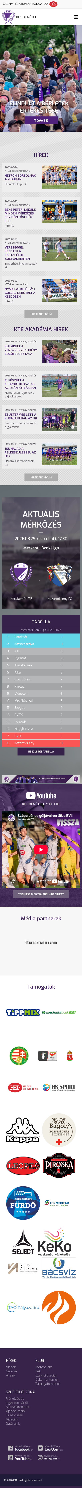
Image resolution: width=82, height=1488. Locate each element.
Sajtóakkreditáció (18, 1407)
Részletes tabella (41, 751)
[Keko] (54, 1241)
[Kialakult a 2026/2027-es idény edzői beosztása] (59, 362)
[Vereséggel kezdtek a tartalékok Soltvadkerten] (59, 259)
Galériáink (13, 1423)
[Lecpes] (23, 1165)
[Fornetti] (59, 1307)
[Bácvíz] (59, 1267)
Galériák (12, 1371)
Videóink (12, 1419)
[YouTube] (41, 798)
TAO (38, 1371)
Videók (11, 1367)
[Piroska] (59, 1165)
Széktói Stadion (46, 1375)
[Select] (23, 1241)
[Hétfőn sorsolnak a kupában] (59, 187)
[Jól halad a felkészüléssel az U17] (59, 464)
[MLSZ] (19, 1055)
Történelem (43, 1367)
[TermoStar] (59, 1202)
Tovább (41, 120)
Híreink (11, 1375)
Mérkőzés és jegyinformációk (17, 1401)
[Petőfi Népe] (41, 945)
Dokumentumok (47, 1379)
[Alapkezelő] (23, 1267)
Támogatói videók (48, 1384)
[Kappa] (23, 1130)
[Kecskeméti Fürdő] (23, 1202)
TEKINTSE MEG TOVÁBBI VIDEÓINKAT (41, 894)
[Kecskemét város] (70, 1055)
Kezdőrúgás (14, 1415)
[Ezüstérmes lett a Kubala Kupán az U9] (59, 430)
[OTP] (59, 1012)
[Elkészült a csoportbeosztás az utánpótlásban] (59, 396)
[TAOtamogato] (23, 1307)
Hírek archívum (41, 314)
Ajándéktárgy (15, 1411)
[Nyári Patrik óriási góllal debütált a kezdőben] (59, 301)
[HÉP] (23, 1087)
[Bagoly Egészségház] (59, 1130)
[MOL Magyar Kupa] (48, 1055)
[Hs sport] (59, 1087)
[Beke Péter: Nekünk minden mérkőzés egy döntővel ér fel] (59, 221)
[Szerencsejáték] (23, 1012)
